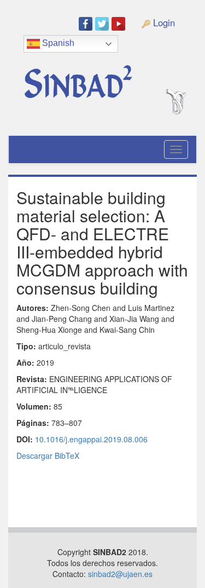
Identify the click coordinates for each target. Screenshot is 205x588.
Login (162, 22)
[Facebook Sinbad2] (87, 23)
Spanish (57, 43)
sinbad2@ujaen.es (120, 573)
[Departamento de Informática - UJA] (187, 62)
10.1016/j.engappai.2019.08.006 (91, 439)
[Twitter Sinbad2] (103, 23)
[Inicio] (89, 77)
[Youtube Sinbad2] (120, 23)
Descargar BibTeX (47, 455)
